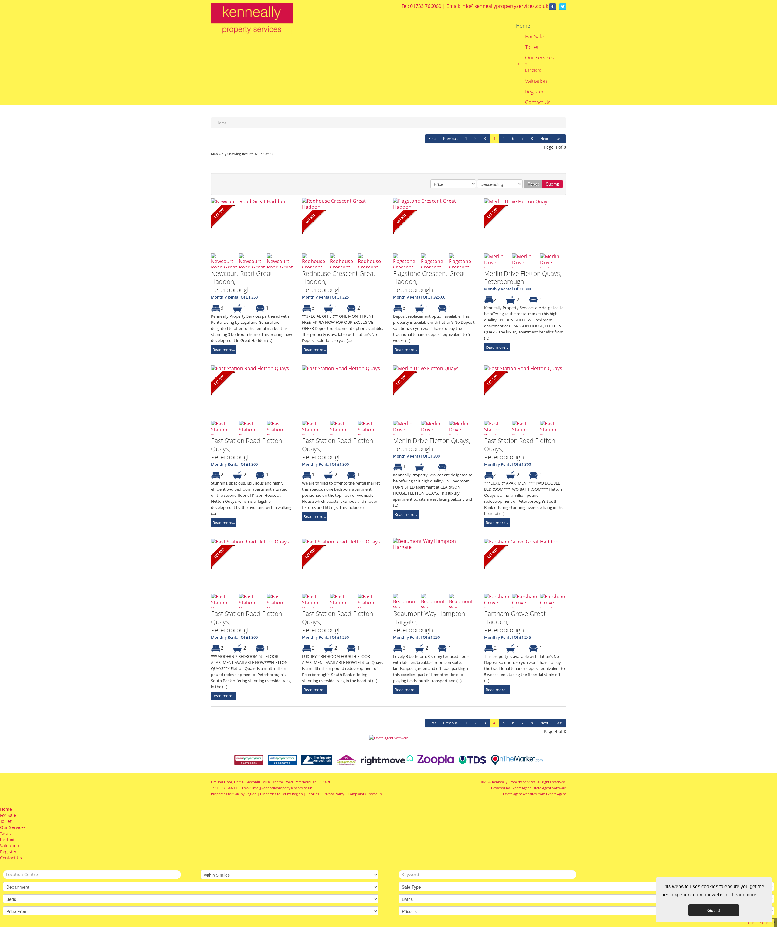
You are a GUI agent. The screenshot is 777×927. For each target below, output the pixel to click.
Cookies (313, 794)
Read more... (223, 349)
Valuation (536, 81)
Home (523, 26)
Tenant (522, 63)
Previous (450, 138)
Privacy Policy (333, 794)
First (432, 138)
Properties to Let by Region (281, 794)
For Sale (534, 36)
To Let (532, 47)
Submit (552, 184)
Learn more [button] (744, 894)
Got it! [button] (714, 910)
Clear (749, 922)
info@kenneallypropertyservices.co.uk (504, 6)
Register (534, 92)
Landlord (533, 70)
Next (544, 138)
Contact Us (538, 102)
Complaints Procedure (365, 794)
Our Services (539, 58)
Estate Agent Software (549, 788)
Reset (533, 184)
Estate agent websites (520, 794)
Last (558, 138)
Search (766, 922)
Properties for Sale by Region (233, 794)
